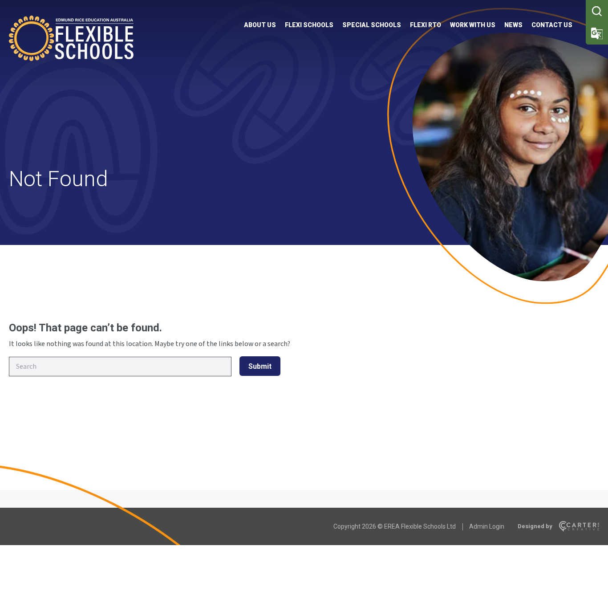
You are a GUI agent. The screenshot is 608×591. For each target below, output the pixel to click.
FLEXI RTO (425, 25)
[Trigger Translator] (597, 33)
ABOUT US (260, 25)
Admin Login (486, 526)
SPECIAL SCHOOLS (371, 25)
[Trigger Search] (597, 11)
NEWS (513, 25)
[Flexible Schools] (71, 58)
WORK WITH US (472, 25)
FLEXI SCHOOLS (309, 25)
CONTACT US (551, 25)
